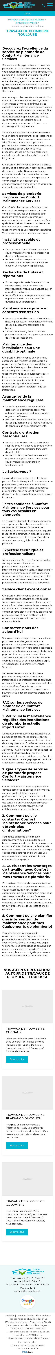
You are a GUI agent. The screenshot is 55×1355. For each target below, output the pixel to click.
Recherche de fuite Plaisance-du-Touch (29, 1331)
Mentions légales (27, 1342)
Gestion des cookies (27, 1348)
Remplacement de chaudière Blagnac (28, 1338)
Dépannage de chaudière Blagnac (28, 1318)
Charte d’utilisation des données (27, 1345)
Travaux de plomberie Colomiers (25, 1203)
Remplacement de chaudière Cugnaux (28, 1325)
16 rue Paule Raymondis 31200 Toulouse (27, 1284)
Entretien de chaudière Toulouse (33, 1315)
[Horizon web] (24, 1352)
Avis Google (27, 1302)
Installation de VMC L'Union (28, 1335)
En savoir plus (17, 1059)
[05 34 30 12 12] (43, 5)
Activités (10, 1315)
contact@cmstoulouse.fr (27, 1291)
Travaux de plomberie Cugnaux (25, 1030)
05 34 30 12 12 (27, 1287)
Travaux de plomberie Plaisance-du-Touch (25, 1116)
